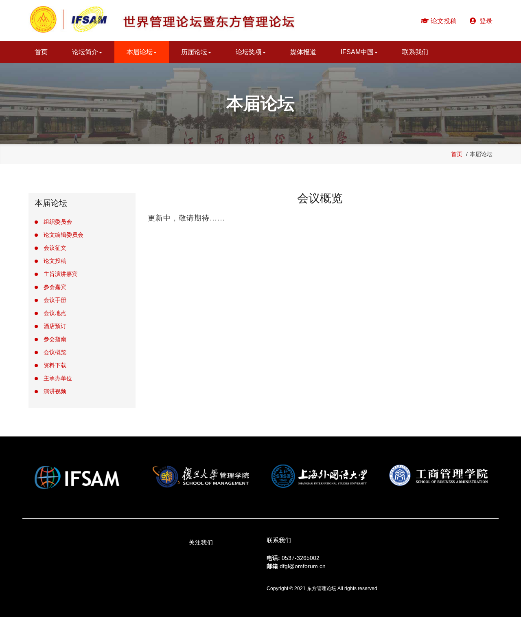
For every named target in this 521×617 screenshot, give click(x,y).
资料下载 (55, 365)
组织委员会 (58, 221)
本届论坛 (140, 51)
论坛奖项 (249, 51)
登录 (484, 21)
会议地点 (55, 313)
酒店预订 (55, 326)
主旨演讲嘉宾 (61, 274)
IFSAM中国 (357, 51)
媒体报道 (303, 51)
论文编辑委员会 (63, 234)
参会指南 (55, 339)
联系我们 (415, 51)
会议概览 (55, 352)
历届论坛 (194, 51)
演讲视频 (55, 391)
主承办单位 (58, 378)
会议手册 (55, 300)
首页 (41, 51)
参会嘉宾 (55, 287)
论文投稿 (443, 21)
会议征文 (55, 248)
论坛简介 (85, 51)
